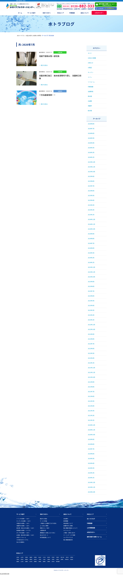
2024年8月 (91, 239)
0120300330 (4, 573)
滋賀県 (62, 559)
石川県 (44, 557)
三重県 (39, 559)
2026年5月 (91, 138)
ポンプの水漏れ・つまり (22, 533)
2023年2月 (91, 315)
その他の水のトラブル (22, 540)
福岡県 (35, 561)
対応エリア (60, 13)
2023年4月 (91, 305)
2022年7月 (91, 344)
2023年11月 (91, 272)
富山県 (39, 557)
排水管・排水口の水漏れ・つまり (25, 528)
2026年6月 (91, 133)
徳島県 (26, 561)
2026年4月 (91, 143)
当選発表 (90, 91)
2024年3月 (91, 253)
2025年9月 (91, 176)
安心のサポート (44, 535)
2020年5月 (91, 458)
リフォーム (91, 82)
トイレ (90, 77)
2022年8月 (91, 339)
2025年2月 (91, 210)
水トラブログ (91, 519)
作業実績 (72, 13)
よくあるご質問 (44, 526)
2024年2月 (91, 258)
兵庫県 (48, 559)
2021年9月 (91, 382)
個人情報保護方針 (68, 540)
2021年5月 (91, 401)
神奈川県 (62, 557)
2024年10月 (91, 229)
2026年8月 (91, 124)
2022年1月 (91, 363)
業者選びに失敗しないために (47, 533)
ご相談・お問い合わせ (69, 533)
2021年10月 (91, 377)
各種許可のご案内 (68, 526)
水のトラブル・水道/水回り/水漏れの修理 (29, 35)
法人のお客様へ (20, 542)
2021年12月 (91, 368)
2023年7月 (91, 291)
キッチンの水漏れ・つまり (23, 521)
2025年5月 (91, 195)
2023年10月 (91, 277)
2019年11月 (91, 487)
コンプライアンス (68, 537)
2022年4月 (91, 358)
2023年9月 (91, 282)
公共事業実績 (91, 528)
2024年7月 (91, 243)
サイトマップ (66, 530)
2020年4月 (91, 463)
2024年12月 (91, 219)
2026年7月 (91, 129)
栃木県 (67, 557)
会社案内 (65, 518)
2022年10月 (91, 329)
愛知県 (31, 559)
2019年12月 (91, 482)
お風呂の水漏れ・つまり (22, 523)
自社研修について (68, 523)
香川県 (31, 561)
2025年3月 (91, 205)
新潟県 (35, 557)
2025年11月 (91, 167)
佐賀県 (39, 561)
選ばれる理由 (43, 518)
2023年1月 (91, 320)
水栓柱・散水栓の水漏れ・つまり (25, 535)
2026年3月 (91, 148)
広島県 (17, 561)
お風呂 (90, 68)
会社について (85, 13)
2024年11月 (91, 224)
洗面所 (90, 106)
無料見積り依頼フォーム (94, 537)
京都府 (53, 559)
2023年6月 (91, 296)
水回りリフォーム (21, 537)
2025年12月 (91, 162)
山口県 (22, 561)
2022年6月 (91, 348)
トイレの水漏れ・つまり (22, 518)
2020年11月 (91, 430)
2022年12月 (91, 325)
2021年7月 (91, 392)
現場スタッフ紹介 (44, 528)
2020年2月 (91, 473)
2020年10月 (91, 435)
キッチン (90, 72)
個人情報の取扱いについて (70, 528)
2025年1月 (91, 215)
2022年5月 (91, 353)
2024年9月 (91, 234)
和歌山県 (66, 559)
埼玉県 (22, 559)
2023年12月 (91, 267)
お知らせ (90, 63)
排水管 (90, 96)
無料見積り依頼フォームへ (107, 4)
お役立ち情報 (92, 58)
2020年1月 (91, 478)
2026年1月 (91, 157)
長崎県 (44, 561)
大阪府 (44, 559)
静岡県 (26, 559)
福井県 (48, 557)
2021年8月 (91, 387)
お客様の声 (43, 530)
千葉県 (17, 559)
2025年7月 (91, 186)
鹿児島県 (58, 561)
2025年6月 (91, 191)
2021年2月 (91, 415)
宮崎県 (48, 561)
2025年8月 (91, 181)
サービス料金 (43, 521)
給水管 (90, 111)
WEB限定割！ (106, 8)
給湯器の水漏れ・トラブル (23, 530)
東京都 (53, 557)
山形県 (22, 557)
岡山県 (71, 559)
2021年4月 (91, 406)
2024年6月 (91, 248)
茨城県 (57, 557)
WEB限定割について (45, 537)
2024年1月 (91, 262)
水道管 (90, 101)
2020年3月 (91, 468)
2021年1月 (91, 420)
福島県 (31, 557)
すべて (90, 53)
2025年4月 (91, 200)
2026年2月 (91, 152)
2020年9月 (91, 439)
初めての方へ (47, 13)
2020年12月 (91, 425)
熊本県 (53, 561)
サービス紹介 (31, 13)
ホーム (20, 13)
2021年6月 (91, 396)
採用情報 (65, 521)
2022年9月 (91, 334)
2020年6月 (91, 454)
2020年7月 (91, 449)
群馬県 (71, 557)
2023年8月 (91, 286)
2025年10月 (91, 172)
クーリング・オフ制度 (69, 535)
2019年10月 (91, 492)
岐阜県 (35, 559)
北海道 (17, 557)
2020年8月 (91, 444)
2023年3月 (91, 310)
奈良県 (57, 559)
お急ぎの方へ (99, 13)
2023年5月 (91, 301)
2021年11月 (91, 372)
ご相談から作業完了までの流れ (48, 523)
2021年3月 (91, 411)
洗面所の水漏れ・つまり (22, 526)
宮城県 (26, 557)
